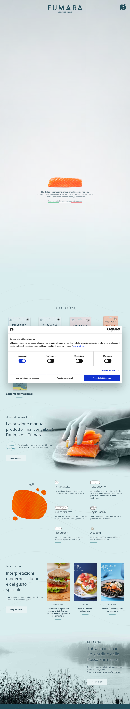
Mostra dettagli (108, 370)
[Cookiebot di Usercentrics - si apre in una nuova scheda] (109, 330)
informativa (78, 346)
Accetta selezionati (65, 378)
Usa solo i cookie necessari (28, 378)
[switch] (50, 361)
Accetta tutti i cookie (102, 378)
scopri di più (15, 458)
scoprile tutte (16, 609)
